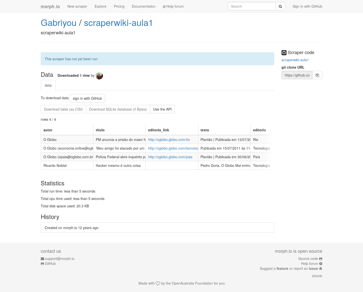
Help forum (174, 6)
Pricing (119, 6)
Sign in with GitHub (307, 6)
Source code (308, 258)
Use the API (162, 109)
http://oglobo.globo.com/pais (170, 156)
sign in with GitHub (87, 98)
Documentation (144, 6)
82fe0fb (317, 276)
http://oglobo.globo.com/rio (169, 139)
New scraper (77, 6)
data (48, 85)
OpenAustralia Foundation (192, 283)
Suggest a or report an (289, 268)
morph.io (50, 6)
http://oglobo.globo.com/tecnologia (175, 148)
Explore (100, 6)
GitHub (50, 263)
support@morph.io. (60, 258)
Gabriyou (59, 22)
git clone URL (293, 67)
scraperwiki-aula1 (118, 22)
